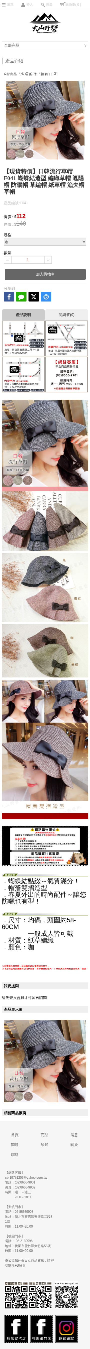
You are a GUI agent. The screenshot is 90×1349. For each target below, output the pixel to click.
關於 (74, 1144)
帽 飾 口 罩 (49, 74)
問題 (14, 1144)
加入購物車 (45, 274)
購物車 (73, 5)
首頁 (14, 1135)
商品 (44, 1135)
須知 (44, 1144)
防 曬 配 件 (29, 74)
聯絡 (14, 1154)
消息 (74, 1135)
